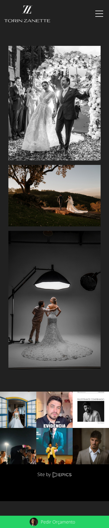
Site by (44, 474)
